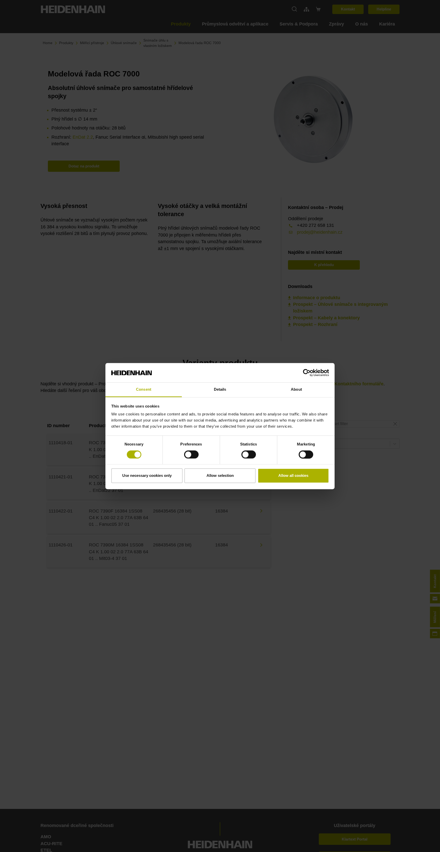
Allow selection (220, 476)
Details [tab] (220, 389)
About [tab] (296, 389)
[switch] (191, 454)
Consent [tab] (143, 389)
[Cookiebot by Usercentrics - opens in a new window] (306, 372)
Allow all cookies (293, 476)
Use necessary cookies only (147, 476)
